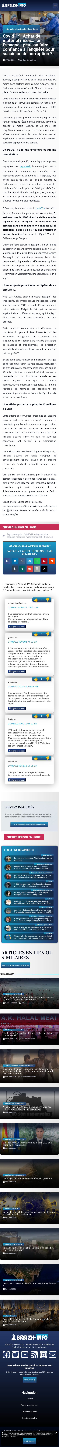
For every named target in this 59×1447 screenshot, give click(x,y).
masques (20, 537)
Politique (28, 29)
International (11, 29)
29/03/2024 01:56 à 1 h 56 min (22, 765)
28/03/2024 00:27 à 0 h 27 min (22, 723)
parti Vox (40, 208)
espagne (11, 537)
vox (51, 537)
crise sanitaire (41, 534)
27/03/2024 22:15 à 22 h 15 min (23, 686)
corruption (18, 534)
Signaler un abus (18, 627)
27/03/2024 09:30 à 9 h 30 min (22, 641)
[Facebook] (6, 1354)
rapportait (25, 166)
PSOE (45, 537)
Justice (20, 29)
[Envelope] (52, 1354)
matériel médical (34, 537)
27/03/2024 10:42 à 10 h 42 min (23, 607)
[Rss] (34, 1354)
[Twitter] (15, 1354)
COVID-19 (28, 534)
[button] (55, 6)
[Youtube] (24, 1354)
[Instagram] (43, 1354)
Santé (35, 29)
